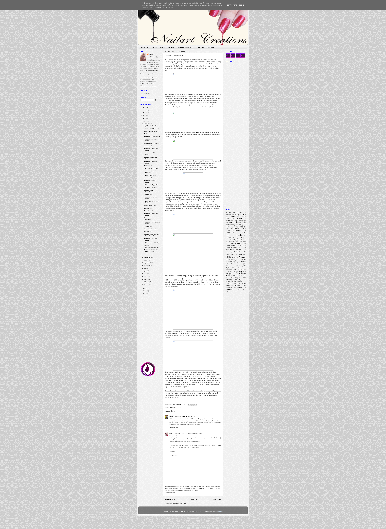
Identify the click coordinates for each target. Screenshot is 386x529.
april (145, 276)
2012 (144, 288)
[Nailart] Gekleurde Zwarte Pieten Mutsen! (151, 235)
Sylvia (151, 54)
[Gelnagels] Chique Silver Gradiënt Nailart (151, 250)
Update (179, 407)
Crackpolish (242, 220)
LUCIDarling (242, 241)
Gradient (243, 232)
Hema (227, 240)
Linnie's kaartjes (174, 416)
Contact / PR (200, 47)
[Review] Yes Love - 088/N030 (149, 218)
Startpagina (144, 47)
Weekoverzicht (148, 134)
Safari (230, 272)
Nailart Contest (230, 254)
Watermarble (229, 287)
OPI (230, 262)
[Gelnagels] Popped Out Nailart (150, 181)
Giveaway (228, 230)
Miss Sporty (230, 249)
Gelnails (235, 228)
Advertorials (228, 214)
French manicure (240, 226)
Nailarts (162, 47)
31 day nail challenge (234, 212)
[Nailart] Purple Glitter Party (150, 158)
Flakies (241, 224)
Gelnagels (171, 47)
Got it (241, 5)
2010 (144, 293)
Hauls (240, 238)
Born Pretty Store (240, 214)
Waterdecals (238, 285)
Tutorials (239, 281)
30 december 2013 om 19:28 (194, 433)
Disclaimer (211, 47)
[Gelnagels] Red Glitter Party (150, 153)
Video (234, 283)
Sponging (239, 271)
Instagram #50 (148, 208)
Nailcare (234, 257)
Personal (238, 266)
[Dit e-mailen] (189, 405)
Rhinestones (242, 269)
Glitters (238, 230)
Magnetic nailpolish (231, 247)
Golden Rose (230, 232)
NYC (240, 249)
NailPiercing (228, 252)
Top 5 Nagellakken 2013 (150, 126)
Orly (237, 262)
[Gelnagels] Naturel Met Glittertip (150, 171)
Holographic (236, 240)
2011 (144, 291)
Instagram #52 (148, 146)
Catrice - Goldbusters (150, 175)
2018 (144, 107)
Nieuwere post (170, 499)
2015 (144, 115)
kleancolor (239, 287)
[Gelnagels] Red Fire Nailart (152, 136)
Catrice (232, 216)
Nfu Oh (238, 260)
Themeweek (229, 281)
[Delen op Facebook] (194, 405)
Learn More (232, 5)
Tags (240, 280)
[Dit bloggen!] (191, 405)
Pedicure (228, 266)
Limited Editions (231, 245)
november (147, 257)
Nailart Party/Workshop (185, 47)
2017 (144, 110)
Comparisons (229, 220)
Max (239, 247)
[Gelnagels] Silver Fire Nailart (150, 162)
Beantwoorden (173, 427)
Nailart (237, 251)
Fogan (227, 226)
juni (145, 271)
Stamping (229, 273)
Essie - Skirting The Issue (151, 168)
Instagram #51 (148, 178)
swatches (230, 289)
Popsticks (228, 268)
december (147, 123)
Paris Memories (236, 264)
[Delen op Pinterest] (196, 405)
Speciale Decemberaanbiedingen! (151, 246)
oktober (146, 260)
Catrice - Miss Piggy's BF (151, 185)
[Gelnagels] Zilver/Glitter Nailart (151, 214)
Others (171, 407)
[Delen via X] (192, 405)
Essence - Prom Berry (150, 205)
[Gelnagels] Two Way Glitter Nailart (152, 223)
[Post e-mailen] (183, 404)
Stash (236, 275)
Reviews (229, 269)
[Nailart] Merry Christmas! (151, 143)
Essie (227, 224)
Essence (238, 222)
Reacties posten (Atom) (179, 503)
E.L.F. (230, 222)
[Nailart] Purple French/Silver (148, 191)
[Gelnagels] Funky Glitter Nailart (151, 239)
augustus (146, 265)
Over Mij (154, 47)
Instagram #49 (148, 231)
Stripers (237, 277)
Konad (233, 241)
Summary (229, 279)
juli (145, 268)
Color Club (238, 218)
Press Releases (239, 268)
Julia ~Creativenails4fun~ (177, 433)
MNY (241, 245)
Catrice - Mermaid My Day (151, 243)
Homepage (194, 499)
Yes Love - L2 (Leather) (150, 187)
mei (145, 274)
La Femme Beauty (235, 243)
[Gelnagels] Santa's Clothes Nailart (151, 149)
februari (146, 282)
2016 (144, 113)
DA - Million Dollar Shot (151, 229)
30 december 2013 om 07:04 (188, 416)
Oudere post (217, 499)
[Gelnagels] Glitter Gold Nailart (151, 197)
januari (146, 285)
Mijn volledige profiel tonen (148, 86)
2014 (144, 118)
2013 (144, 121)
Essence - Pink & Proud (150, 131)
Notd (244, 260)
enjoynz (202, 511)
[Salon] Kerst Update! (150, 211)
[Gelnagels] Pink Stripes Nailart (151, 139)
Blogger (220, 511)
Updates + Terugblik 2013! (151, 128)
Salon (175, 407)
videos (244, 290)
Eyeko (233, 224)
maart (146, 279)
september (147, 263)
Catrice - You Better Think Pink (151, 202)
